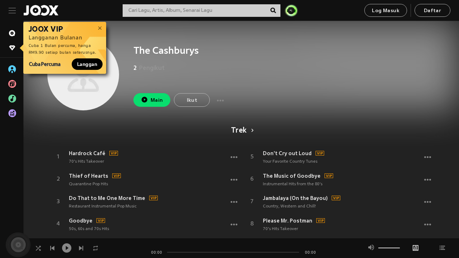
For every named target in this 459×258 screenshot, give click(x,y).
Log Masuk (385, 11)
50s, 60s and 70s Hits (89, 229)
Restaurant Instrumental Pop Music (103, 206)
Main (157, 100)
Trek (239, 131)
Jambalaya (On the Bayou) (295, 198)
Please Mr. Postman (287, 221)
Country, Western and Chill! (289, 206)
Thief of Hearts (88, 176)
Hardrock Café (87, 153)
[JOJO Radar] (291, 10)
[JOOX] (41, 10)
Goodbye (81, 221)
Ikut (192, 100)
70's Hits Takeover (86, 161)
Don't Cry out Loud (287, 153)
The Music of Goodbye (292, 176)
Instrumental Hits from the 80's (292, 184)
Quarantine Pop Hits (88, 184)
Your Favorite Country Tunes (290, 161)
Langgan (87, 64)
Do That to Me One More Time (107, 198)
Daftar (432, 11)
